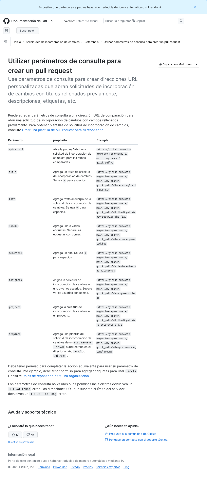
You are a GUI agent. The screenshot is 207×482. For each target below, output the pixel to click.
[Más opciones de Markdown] (196, 64)
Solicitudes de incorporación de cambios (52, 42)
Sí (17, 434)
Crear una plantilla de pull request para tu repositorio (63, 130)
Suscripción (27, 30)
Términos (44, 467)
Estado (75, 467)
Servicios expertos (108, 467)
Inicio (17, 42)
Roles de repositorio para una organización (56, 376)
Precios (88, 467)
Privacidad (60, 467)
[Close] (195, 6)
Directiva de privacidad (21, 442)
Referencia (91, 42)
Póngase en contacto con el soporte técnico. (138, 439)
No (32, 434)
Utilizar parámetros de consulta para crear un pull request (142, 42)
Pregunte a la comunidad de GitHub (132, 433)
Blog (126, 467)
